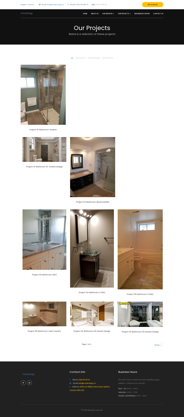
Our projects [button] (123, 14)
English (23, 4)
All (72, 58)
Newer (158, 345)
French (31, 4)
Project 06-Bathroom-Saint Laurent (44, 331)
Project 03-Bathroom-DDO (44, 274)
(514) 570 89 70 (82, 4)
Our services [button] (107, 14)
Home (85, 14)
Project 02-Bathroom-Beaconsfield (92, 202)
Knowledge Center (142, 14)
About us (95, 14)
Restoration (108, 58)
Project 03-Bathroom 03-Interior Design (140, 331)
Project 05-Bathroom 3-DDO (140, 294)
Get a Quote (153, 5)
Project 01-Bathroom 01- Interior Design (44, 166)
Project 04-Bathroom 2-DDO (92, 292)
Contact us (158, 14)
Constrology (27, 13)
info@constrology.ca (55, 4)
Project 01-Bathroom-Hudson (43, 129)
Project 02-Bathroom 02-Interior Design (92, 331)
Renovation (80, 58)
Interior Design (94, 58)
